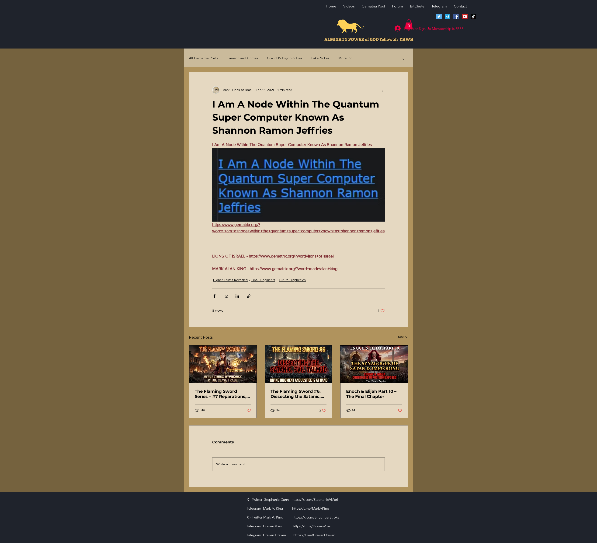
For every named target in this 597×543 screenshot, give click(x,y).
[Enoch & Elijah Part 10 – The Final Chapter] (374, 364)
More (342, 58)
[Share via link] (248, 296)
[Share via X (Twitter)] (226, 296)
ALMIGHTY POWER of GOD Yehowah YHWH (368, 39)
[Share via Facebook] (214, 296)
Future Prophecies (292, 280)
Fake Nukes (320, 58)
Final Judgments (263, 280)
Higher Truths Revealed (230, 280)
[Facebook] (456, 16)
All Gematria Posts (203, 58)
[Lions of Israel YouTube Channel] (465, 16)
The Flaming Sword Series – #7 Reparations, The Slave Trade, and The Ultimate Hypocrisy (221, 394)
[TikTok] (473, 16)
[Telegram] (447, 16)
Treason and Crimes (242, 58)
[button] (409, 24)
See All (403, 336)
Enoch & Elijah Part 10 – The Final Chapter (371, 394)
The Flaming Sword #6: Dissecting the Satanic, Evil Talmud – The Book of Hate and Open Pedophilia (298, 394)
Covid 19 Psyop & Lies (284, 58)
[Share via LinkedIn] (237, 296)
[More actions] (382, 90)
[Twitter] (439, 16)
